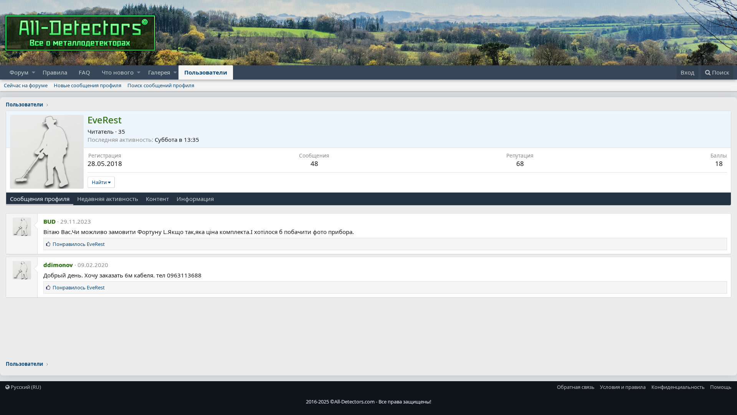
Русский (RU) (25, 386)
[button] (33, 72)
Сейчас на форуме (26, 85)
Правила (55, 72)
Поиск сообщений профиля (160, 85)
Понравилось (79, 244)
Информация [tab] (195, 199)
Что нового (118, 72)
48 (314, 163)
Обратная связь (576, 386)
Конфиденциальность (678, 386)
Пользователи (205, 72)
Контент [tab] (157, 199)
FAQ (84, 72)
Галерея (159, 72)
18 (719, 163)
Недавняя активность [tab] (107, 199)
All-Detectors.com (354, 401)
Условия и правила (623, 386)
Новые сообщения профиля (87, 85)
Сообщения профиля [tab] (39, 199)
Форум (19, 72)
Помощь (721, 386)
